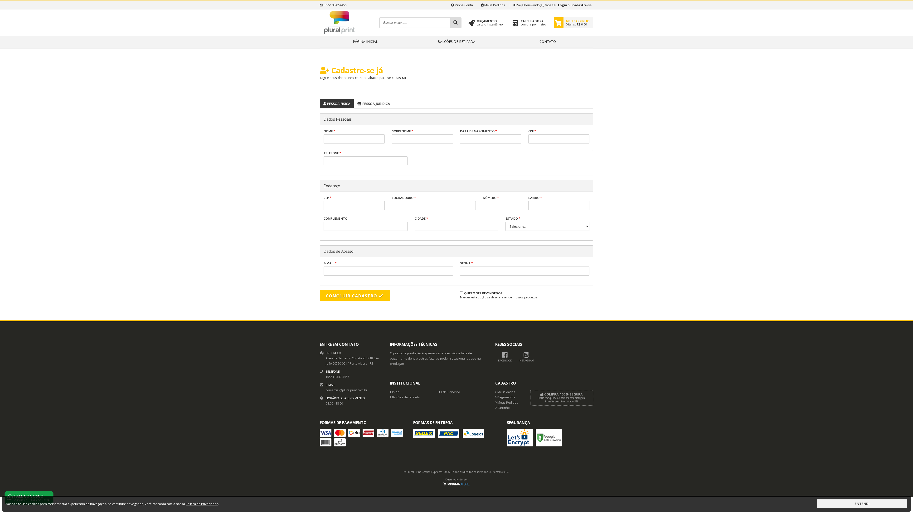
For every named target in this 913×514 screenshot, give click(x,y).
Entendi (862, 503)
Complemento (335, 218)
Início (395, 392)
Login (562, 5)
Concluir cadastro (352, 296)
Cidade (421, 218)
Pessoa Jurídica (375, 103)
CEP (327, 198)
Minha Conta (463, 5)
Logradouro (404, 198)
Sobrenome (402, 131)
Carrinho (503, 408)
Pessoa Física (338, 103)
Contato (547, 41)
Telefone (332, 153)
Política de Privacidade (202, 504)
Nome (329, 131)
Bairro (535, 198)
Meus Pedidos (494, 5)
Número (491, 198)
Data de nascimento (478, 131)
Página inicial (365, 41)
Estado (512, 218)
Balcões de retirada (456, 41)
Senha (466, 263)
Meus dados (506, 392)
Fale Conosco (450, 392)
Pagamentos (506, 397)
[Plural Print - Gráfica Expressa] (339, 34)
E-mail (330, 263)
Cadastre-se (582, 5)
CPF (532, 131)
